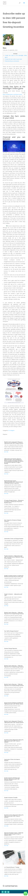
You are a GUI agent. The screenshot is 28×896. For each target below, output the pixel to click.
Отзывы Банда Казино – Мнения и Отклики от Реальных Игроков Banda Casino (14, 501)
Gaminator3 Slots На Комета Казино (12, 760)
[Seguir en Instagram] (5, 892)
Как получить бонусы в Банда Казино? (12, 520)
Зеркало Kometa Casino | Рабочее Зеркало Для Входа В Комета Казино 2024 (13, 834)
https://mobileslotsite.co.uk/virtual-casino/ (12, 94)
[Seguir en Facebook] (2, 892)
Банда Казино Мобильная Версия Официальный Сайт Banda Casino (13, 703)
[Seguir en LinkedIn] (8, 892)
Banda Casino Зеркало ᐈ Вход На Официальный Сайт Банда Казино (14, 721)
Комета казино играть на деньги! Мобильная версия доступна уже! (13, 576)
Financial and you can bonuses (12, 61)
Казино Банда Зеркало (10, 648)
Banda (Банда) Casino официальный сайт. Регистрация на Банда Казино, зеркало (13, 482)
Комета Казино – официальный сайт (13, 594)
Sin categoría (11, 430)
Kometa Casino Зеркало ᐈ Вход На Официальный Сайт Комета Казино (13, 741)
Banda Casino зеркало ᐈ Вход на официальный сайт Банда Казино (13, 442)
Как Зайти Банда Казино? (11, 631)
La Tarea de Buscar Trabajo (11, 867)
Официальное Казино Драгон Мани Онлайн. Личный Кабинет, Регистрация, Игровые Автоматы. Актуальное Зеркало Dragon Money (13, 461)
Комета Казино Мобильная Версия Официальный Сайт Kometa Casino (12, 779)
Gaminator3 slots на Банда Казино (13, 538)
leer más (6, 452)
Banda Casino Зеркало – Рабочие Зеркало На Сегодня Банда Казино (14, 613)
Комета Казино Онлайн (10, 797)
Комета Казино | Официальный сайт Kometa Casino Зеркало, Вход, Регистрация (14, 557)
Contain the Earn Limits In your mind (13, 59)
